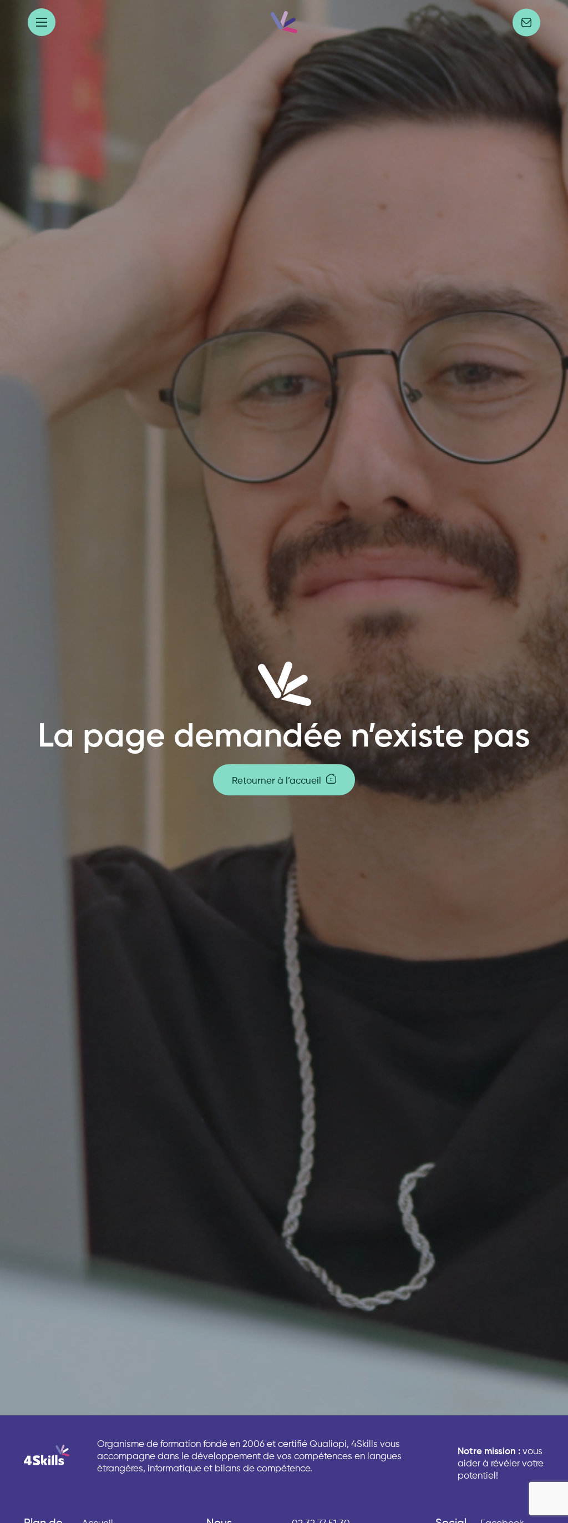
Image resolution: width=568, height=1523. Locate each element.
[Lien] (284, 22)
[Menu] (41, 22)
